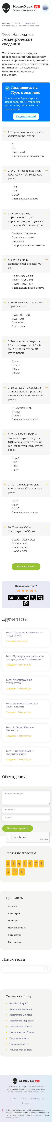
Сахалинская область (21, 1026)
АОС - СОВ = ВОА (24, 539)
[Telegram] (25, 597)
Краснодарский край (21, 1009)
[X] (33, 597)
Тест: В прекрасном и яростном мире (19, 752)
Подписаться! (26, 116)
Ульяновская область (21, 1049)
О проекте (12, 1098)
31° (16, 501)
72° (16, 191)
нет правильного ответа (29, 287)
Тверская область (19, 1038)
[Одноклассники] (18, 597)
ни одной (19, 152)
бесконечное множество (29, 156)
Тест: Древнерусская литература (19, 681)
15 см (17, 361)
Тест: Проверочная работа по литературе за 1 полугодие (25, 658)
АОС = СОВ (20, 547)
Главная (6, 23)
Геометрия (30, 23)
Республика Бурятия (21, 1015)
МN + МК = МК (23, 284)
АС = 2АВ (19, 326)
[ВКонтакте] (11, 597)
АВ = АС (19, 318)
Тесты (17, 23)
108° (16, 458)
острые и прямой (25, 233)
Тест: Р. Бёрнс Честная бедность (20, 729)
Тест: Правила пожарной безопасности (22, 705)
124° (16, 508)
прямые (19, 241)
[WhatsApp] (26, 603)
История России (17, 927)
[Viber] (40, 597)
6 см (17, 369)
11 (22, 872)
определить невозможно (29, 245)
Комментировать (17, 828)
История (12, 920)
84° (16, 466)
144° (16, 194)
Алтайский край (18, 1003)
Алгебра (12, 906)
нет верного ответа (26, 198)
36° (16, 187)
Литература (14, 935)
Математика (15, 942)
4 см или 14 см (23, 408)
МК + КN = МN (23, 276)
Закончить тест (26, 566)
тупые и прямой (24, 237)
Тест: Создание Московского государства (24, 634)
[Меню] (45, 8)
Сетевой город (37, 1098)
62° (16, 470)
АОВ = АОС (20, 543)
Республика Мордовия (22, 1020)
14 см (17, 415)
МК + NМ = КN (23, 280)
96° (16, 462)
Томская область (19, 1044)
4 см (17, 411)
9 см (17, 373)
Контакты (26, 1103)
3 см (16, 365)
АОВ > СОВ (20, 551)
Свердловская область (22, 1032)
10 (15, 872)
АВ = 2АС (19, 322)
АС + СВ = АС (22, 315)
